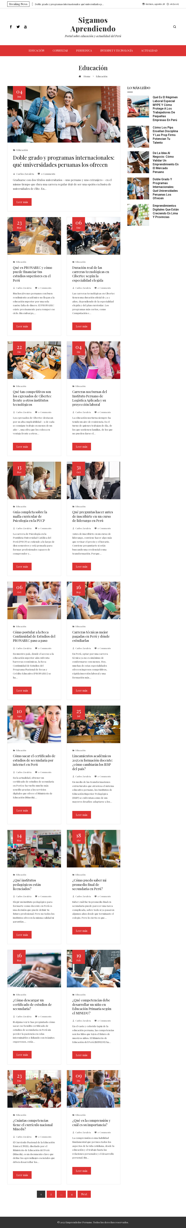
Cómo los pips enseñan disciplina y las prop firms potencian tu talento (165, 135)
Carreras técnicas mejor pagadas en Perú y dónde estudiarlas (91, 636)
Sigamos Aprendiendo (93, 24)
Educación (22, 149)
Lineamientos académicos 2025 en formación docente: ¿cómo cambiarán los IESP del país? (92, 762)
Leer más (22, 202)
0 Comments (48, 173)
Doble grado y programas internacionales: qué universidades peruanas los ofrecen (69, 4)
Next (84, 1194)
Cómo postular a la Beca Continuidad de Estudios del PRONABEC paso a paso (34, 636)
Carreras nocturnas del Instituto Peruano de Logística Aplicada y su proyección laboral (89, 398)
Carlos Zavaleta (25, 173)
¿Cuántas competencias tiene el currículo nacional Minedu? (33, 1124)
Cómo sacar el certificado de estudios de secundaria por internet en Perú (34, 760)
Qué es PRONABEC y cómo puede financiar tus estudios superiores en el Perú (32, 274)
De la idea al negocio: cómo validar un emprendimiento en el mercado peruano (166, 162)
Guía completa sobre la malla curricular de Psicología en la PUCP (30, 516)
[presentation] (32, 3)
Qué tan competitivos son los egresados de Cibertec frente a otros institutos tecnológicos (32, 398)
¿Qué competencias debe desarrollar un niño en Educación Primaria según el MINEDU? (91, 1006)
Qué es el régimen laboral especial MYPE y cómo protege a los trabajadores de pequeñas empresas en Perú (165, 109)
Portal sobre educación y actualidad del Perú (93, 36)
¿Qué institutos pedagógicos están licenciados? (27, 884)
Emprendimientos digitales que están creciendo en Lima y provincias (166, 211)
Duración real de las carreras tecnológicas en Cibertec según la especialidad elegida (90, 274)
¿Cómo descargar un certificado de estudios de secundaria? (32, 1004)
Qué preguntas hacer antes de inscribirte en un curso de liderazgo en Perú (92, 516)
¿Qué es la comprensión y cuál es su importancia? (91, 1122)
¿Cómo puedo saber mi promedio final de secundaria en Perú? (89, 884)
